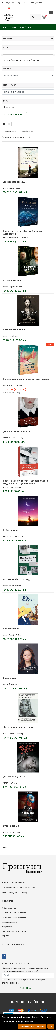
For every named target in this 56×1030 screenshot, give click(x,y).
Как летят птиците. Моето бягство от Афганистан (23, 232)
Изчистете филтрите (14, 114)
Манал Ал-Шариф (16, 734)
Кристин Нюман (15, 385)
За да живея (9, 678)
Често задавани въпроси (14, 931)
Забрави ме (7, 926)
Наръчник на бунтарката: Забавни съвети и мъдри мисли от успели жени (26, 482)
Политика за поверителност (15, 917)
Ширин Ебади (14, 188)
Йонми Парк (14, 684)
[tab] (4, 124)
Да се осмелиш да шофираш (18, 727)
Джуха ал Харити (16, 536)
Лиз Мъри (13, 783)
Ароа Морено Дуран (17, 438)
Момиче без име (12, 280)
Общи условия (9, 908)
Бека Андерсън (15, 487)
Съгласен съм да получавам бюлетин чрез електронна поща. (23, 981)
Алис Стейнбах (15, 635)
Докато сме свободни (15, 181)
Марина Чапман (15, 287)
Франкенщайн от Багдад (16, 579)
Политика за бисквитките (14, 913)
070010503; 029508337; (36, 3)
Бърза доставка (9, 922)
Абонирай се (28, 988)
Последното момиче (14, 329)
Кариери (6, 936)
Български (9, 107)
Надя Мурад (14, 336)
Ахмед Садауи (15, 586)
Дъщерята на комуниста (16, 431)
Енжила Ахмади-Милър (18, 237)
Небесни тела (10, 530)
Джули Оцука (14, 832)
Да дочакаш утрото (14, 776)
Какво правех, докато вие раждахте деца (26, 379)
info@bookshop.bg (12, 3)
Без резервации (11, 628)
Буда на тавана (11, 825)
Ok (50, 1026)
